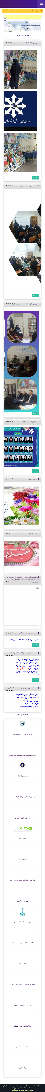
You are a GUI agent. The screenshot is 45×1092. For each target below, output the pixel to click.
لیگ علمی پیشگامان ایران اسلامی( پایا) (22, 880)
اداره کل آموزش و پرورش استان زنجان (22, 984)
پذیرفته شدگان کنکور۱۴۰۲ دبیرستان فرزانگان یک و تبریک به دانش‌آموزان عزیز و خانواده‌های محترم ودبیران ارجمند (23, 579)
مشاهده (35, 178)
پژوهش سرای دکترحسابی (22, 922)
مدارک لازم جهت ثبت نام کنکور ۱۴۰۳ (26, 633)
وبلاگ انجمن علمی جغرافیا (22, 1026)
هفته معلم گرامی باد (31, 533)
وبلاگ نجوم (22, 963)
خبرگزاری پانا (22, 859)
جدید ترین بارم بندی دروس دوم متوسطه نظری (23, 688)
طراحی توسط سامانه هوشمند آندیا (22, 1090)
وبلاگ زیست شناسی (22, 1047)
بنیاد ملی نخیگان (22, 776)
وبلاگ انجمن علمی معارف (22, 1005)
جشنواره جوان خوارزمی (22, 818)
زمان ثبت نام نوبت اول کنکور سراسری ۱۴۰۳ (24, 653)
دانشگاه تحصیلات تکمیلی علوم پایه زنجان (22, 943)
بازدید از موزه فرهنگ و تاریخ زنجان (27, 186)
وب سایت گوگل (22, 901)
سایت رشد (22, 838)
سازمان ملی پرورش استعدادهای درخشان (23, 755)
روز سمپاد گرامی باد (32, 479)
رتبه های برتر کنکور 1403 (30, 421)
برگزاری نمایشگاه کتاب (31, 43)
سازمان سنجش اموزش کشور (22, 734)
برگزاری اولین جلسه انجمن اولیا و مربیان (25, 304)
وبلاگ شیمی (22, 1068)
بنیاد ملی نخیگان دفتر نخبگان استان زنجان (22, 797)
